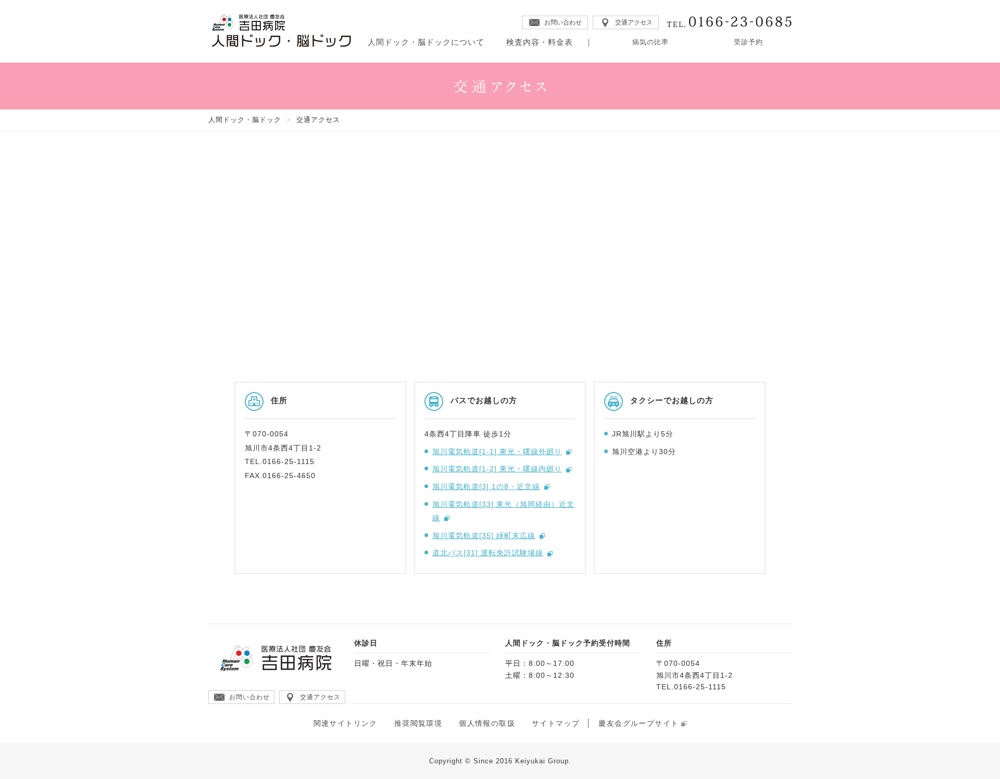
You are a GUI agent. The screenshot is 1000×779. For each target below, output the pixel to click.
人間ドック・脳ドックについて (426, 42)
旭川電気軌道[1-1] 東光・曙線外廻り (497, 451)
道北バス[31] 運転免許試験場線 (487, 553)
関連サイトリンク (346, 723)
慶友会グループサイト (638, 723)
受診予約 (748, 42)
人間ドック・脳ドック (244, 120)
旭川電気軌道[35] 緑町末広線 (483, 535)
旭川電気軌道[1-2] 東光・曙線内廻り (497, 469)
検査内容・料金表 (539, 42)
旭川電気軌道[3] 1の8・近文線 (486, 486)
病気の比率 (650, 42)
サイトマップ (556, 723)
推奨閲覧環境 (418, 723)
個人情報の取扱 (487, 723)
